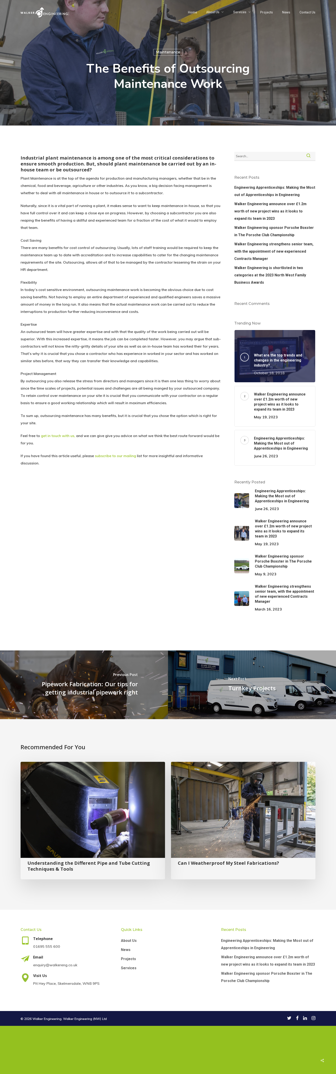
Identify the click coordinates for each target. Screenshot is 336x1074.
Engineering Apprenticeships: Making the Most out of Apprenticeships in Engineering (274, 191)
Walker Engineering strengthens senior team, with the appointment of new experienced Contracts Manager (273, 251)
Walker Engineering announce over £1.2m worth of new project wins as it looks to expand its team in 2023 (270, 211)
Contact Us (307, 12)
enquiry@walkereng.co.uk (55, 965)
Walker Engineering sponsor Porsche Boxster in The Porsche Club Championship (274, 231)
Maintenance (168, 52)
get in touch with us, (58, 435)
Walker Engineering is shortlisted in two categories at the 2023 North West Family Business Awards (270, 275)
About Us (212, 12)
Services (239, 12)
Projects (266, 12)
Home (192, 12)
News (286, 12)
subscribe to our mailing (115, 455)
